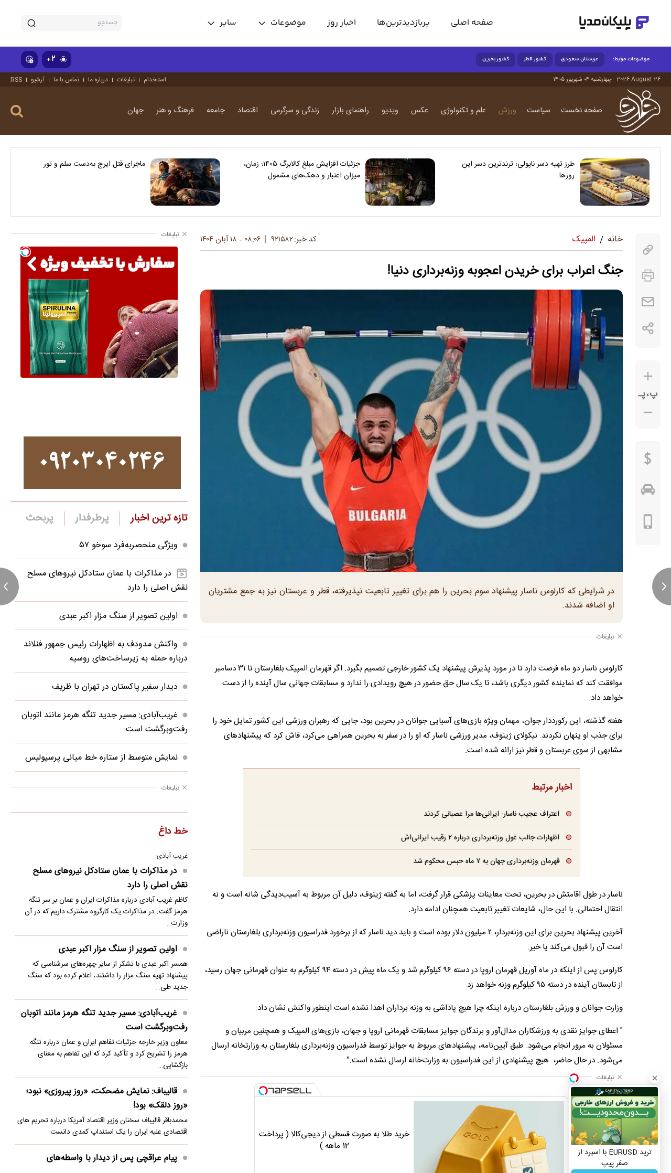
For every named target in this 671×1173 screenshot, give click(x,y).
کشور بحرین (495, 59)
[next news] (661, 586)
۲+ (51, 59)
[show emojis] (29, 59)
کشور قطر (535, 59)
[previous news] (9, 586)
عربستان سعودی (579, 59)
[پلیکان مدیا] (614, 23)
